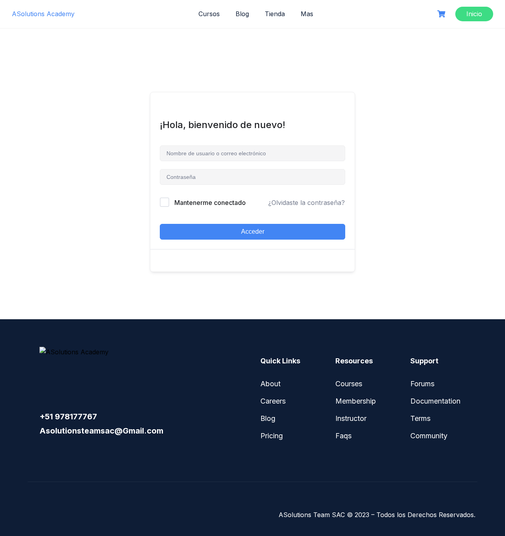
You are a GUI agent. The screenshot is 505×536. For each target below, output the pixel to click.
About (270, 384)
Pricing (271, 436)
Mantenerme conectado (210, 203)
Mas (307, 14)
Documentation (435, 401)
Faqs (343, 436)
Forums (422, 384)
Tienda (275, 14)
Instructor (351, 418)
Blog (242, 14)
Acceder (252, 231)
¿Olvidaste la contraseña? (306, 203)
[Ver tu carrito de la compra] (442, 14)
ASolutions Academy (43, 14)
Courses (348, 384)
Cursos (209, 14)
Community (428, 436)
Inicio (474, 14)
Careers (273, 401)
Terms (420, 418)
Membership (355, 401)
